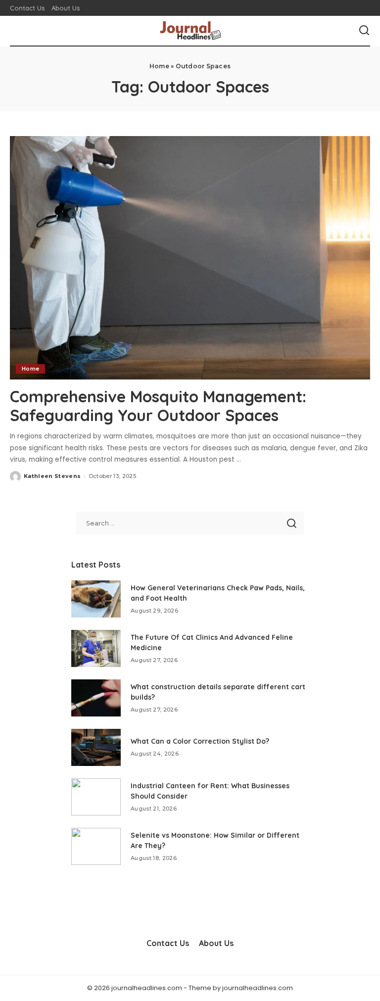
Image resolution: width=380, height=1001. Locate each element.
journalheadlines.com (257, 988)
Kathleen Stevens (52, 476)
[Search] (364, 31)
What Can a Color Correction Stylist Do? (200, 741)
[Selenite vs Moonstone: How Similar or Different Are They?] (96, 846)
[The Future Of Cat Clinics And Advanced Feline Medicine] (96, 648)
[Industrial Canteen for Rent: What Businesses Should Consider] (96, 796)
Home (159, 66)
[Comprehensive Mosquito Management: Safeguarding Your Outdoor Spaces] (190, 258)
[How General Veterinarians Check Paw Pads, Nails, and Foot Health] (96, 599)
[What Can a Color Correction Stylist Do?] (96, 747)
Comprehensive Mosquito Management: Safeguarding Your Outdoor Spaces (158, 405)
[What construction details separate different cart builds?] (96, 697)
